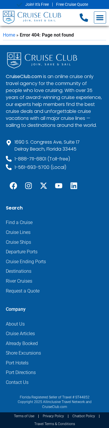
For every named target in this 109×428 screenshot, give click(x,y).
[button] (100, 17)
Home (9, 35)
